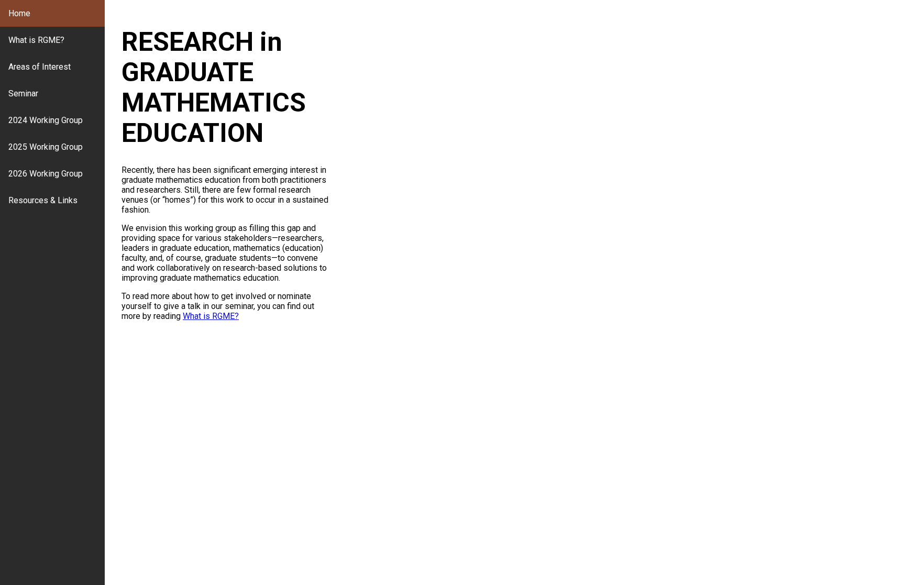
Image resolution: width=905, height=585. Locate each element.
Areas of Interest (39, 67)
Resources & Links (43, 200)
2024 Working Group (45, 120)
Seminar (23, 93)
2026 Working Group (45, 174)
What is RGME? (36, 40)
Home (19, 13)
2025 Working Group (45, 147)
